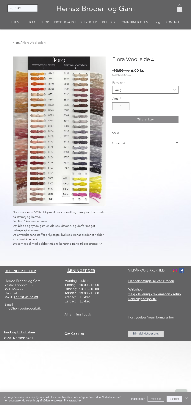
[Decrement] (115, 106)
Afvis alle (156, 399)
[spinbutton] (121, 106)
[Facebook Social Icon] (181, 270)
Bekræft (174, 399)
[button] (179, 8)
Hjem (16, 42)
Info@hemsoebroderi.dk (23, 308)
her (171, 317)
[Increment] (126, 106)
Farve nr (118, 82)
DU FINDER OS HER (20, 271)
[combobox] (145, 90)
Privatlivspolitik (72, 400)
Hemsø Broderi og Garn (95, 8)
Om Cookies (74, 334)
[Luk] (186, 398)
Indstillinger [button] (138, 399)
